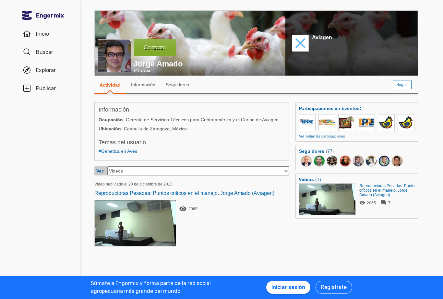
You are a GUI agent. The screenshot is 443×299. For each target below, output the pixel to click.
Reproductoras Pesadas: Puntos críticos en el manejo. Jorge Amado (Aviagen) (184, 193)
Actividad (110, 85)
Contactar (155, 47)
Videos (306, 179)
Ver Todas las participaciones (322, 136)
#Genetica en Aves (118, 151)
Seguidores (177, 84)
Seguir (402, 84)
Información (143, 84)
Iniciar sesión (288, 287)
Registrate (334, 287)
